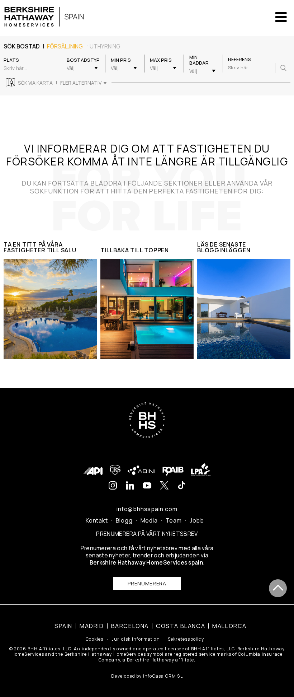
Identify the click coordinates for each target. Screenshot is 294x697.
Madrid (92, 626)
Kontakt (97, 520)
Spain (63, 626)
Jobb (197, 520)
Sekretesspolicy (186, 639)
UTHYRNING (105, 46)
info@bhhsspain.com (147, 509)
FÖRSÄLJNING (65, 46)
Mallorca (229, 626)
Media (149, 520)
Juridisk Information (136, 639)
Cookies (94, 639)
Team (174, 520)
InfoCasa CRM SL (163, 676)
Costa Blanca (180, 626)
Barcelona (130, 626)
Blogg (124, 520)
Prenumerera (147, 583)
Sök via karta (35, 83)
